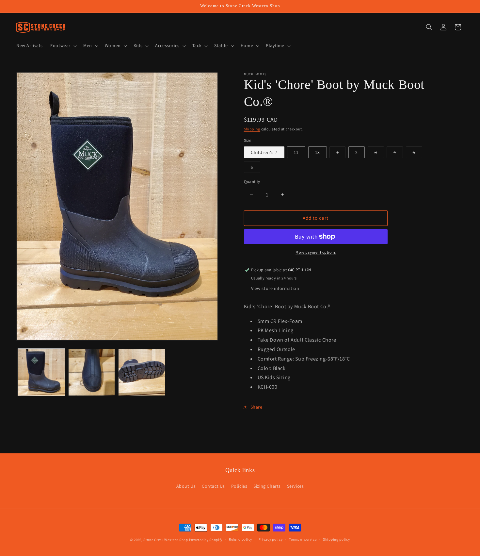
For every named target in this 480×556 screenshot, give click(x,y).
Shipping (252, 128)
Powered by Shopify (206, 539)
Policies (239, 486)
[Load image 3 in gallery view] (141, 372)
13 (317, 152)
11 (296, 152)
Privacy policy (271, 539)
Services (295, 486)
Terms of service (302, 539)
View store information (275, 288)
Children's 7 (264, 152)
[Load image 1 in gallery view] (41, 372)
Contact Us (213, 486)
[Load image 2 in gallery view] (91, 372)
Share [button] (256, 407)
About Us (186, 486)
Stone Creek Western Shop (165, 539)
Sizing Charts (267, 486)
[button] (62, 45)
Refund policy (240, 539)
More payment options (316, 252)
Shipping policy (336, 539)
